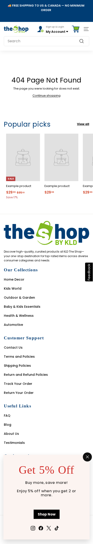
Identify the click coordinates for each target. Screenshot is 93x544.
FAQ (7, 415)
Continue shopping (46, 95)
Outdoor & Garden (19, 297)
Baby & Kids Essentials (22, 306)
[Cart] (76, 29)
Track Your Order (18, 383)
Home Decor (14, 279)
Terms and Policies (19, 356)
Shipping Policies (17, 365)
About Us (11, 433)
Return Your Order (19, 392)
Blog (7, 424)
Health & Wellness (19, 315)
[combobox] (46, 41)
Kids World (12, 288)
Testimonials (14, 442)
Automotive (13, 324)
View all (83, 124)
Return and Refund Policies (26, 374)
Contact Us (13, 347)
